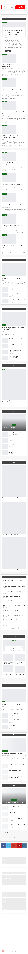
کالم (3, 939)
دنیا (20, 925)
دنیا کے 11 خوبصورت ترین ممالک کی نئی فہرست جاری (14, 802)
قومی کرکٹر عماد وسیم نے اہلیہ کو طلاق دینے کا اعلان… (13, 534)
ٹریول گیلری (20, 935)
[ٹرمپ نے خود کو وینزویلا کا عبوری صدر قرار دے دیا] (14, 745)
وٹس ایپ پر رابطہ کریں (8, 883)
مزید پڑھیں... (8, 51)
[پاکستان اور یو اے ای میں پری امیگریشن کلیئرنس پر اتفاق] (5, 440)
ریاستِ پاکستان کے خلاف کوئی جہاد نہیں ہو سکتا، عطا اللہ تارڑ (14, 610)
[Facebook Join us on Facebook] (4, 845)
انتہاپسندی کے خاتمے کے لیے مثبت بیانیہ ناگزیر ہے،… (20, 663)
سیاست (22, 928)
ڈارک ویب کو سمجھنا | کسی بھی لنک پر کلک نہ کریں (12, 400)
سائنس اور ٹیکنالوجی (6, 928)
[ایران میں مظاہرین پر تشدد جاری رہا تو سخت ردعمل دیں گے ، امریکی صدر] (5, 777)
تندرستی (16, 921)
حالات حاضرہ (5, 750)
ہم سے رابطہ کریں (6, 942)
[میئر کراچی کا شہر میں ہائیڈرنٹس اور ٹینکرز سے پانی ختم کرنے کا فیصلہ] (14, 422)
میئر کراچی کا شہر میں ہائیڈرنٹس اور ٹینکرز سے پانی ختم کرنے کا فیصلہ (14, 428)
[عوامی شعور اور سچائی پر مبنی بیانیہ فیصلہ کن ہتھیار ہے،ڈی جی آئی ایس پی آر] (5, 434)
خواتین (5, 898)
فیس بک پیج (6, 873)
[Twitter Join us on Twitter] (9, 845)
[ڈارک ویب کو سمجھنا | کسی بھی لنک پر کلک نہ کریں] (14, 384)
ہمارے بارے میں (6, 857)
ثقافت (14, 923)
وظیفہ (15, 935)
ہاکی (18, 939)
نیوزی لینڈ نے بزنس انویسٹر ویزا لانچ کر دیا (16, 812)
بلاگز (3, 275)
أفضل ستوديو (10, 951)
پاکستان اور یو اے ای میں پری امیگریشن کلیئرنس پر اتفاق (13, 591)
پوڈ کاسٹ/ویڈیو (5, 369)
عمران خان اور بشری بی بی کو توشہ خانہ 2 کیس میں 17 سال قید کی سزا (14, 32)
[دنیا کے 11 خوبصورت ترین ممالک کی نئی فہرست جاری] (14, 796)
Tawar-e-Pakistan (4, 2)
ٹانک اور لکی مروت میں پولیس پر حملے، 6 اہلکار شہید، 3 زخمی (14, 615)
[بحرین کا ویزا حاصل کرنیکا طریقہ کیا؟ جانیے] (5, 820)
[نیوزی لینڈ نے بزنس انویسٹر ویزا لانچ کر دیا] (5, 814)
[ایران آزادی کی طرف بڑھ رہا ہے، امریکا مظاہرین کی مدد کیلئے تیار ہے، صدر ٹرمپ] (5, 766)
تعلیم (12, 921)
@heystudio (17, 837)
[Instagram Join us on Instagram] (24, 845)
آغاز (11, 918)
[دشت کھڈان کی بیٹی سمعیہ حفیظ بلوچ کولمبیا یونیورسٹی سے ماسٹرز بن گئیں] (5, 301)
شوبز (14, 930)
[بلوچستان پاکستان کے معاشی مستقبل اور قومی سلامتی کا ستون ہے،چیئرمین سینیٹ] (20, 669)
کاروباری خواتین (21, 937)
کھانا (10, 939)
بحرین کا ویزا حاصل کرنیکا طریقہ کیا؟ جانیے (16, 818)
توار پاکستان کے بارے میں (7, 923)
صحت (18, 930)
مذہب (17, 932)
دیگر (23, 925)
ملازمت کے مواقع (5, 935)
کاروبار (15, 937)
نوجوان (5, 909)
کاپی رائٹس (6, 863)
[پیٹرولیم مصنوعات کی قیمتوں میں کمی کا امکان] (5, 446)
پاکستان (4, 324)
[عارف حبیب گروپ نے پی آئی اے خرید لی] (5, 346)
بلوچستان (14, 640)
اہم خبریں (4, 22)
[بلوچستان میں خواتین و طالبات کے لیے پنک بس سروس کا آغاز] (8, 668)
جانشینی (18, 923)
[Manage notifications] (3, 951)
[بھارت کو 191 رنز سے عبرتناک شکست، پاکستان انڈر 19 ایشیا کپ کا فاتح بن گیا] (5, 358)
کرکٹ (7, 939)
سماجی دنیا (17, 928)
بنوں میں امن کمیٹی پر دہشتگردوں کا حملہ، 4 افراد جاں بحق (13, 600)
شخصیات (10, 930)
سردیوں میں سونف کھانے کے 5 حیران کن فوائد (12, 88)
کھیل (5, 906)
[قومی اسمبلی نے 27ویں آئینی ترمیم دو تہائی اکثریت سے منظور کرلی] (9, 239)
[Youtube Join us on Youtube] (19, 845)
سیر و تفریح (5, 930)
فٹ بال (8, 932)
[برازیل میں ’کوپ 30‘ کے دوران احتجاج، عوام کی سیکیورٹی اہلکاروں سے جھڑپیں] (9, 129)
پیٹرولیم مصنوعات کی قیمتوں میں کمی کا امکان (17, 444)
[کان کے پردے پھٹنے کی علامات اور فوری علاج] (14, 269)
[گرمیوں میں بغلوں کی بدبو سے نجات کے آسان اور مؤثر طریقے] (5, 727)
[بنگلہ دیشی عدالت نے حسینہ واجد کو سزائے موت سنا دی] (9, 105)
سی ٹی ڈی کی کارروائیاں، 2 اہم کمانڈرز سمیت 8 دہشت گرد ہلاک (14, 623)
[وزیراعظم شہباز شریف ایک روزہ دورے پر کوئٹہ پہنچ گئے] (8, 657)
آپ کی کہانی (16, 918)
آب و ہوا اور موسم (6, 918)
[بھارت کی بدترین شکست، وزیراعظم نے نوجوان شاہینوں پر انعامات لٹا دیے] (5, 352)
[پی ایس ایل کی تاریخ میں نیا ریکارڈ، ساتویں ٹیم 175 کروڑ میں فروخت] (14, 319)
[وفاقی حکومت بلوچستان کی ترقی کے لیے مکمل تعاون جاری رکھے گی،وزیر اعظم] (14, 645)
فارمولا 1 (4, 932)
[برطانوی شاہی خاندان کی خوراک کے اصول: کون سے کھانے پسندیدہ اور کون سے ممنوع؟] (5, 808)
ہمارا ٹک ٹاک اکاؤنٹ (7, 878)
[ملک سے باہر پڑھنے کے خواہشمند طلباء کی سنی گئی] (5, 826)
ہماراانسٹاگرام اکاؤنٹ (8, 875)
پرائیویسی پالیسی (7, 860)
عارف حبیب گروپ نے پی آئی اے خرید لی (15, 344)
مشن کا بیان (21, 932)
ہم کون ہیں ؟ (13, 942)
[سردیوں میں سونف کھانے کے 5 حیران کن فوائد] (9, 82)
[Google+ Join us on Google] (14, 845)
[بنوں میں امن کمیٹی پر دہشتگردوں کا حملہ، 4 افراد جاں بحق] (5, 452)
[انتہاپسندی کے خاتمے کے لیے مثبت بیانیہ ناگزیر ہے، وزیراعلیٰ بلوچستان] (20, 657)
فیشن (13, 932)
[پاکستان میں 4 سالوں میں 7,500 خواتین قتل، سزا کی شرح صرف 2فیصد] (9, 58)
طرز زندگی (23, 930)
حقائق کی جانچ (11, 925)
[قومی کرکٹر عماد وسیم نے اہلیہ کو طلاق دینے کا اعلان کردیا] (5, 340)
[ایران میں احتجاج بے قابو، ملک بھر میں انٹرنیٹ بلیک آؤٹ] (5, 772)
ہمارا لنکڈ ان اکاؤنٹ (7, 880)
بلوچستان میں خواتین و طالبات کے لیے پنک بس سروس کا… (8, 674)
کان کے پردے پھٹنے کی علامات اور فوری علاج (11, 278)
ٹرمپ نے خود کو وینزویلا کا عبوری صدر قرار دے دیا (11, 619)
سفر (5, 901)
